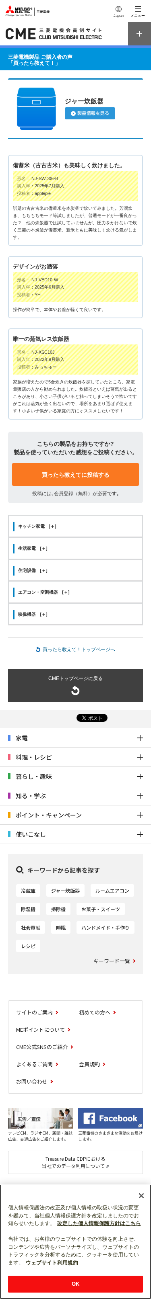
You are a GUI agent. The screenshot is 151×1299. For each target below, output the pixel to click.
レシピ (28, 945)
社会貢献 (30, 927)
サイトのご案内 (34, 1012)
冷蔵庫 (28, 890)
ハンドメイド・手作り (105, 927)
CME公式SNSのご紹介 (42, 1047)
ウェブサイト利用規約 (52, 1263)
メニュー (137, 16)
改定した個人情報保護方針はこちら (99, 1223)
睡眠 (61, 927)
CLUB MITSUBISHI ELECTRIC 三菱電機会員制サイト (55, 34)
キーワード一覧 (111, 960)
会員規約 (89, 1064)
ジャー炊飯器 (65, 890)
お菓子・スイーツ (100, 909)
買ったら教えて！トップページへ (79, 649)
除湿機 (28, 909)
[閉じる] (141, 1196)
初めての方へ (94, 1012)
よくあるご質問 (34, 1064)
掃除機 (58, 909)
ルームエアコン (112, 890)
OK (75, 1284)
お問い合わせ (32, 1081)
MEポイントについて (40, 1029)
